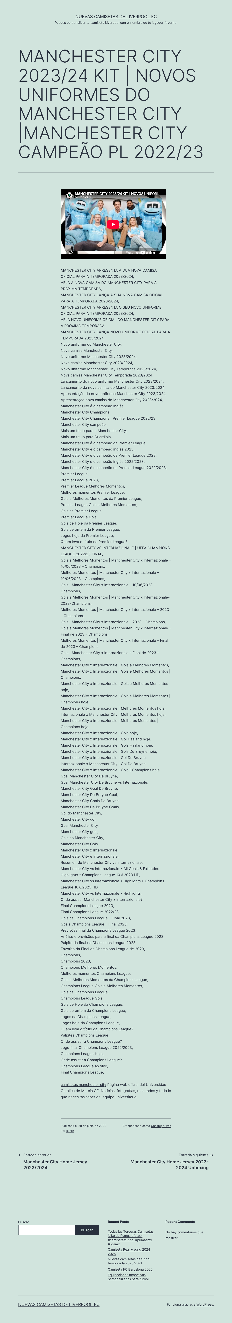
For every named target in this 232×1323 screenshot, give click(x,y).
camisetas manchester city (83, 1084)
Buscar (23, 1222)
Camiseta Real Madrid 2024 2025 (129, 1252)
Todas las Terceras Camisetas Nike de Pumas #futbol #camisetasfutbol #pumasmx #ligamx (131, 1238)
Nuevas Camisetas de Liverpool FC (116, 16)
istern (70, 1130)
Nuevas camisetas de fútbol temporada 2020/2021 (129, 1261)
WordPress (204, 1304)
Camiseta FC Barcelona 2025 (130, 1269)
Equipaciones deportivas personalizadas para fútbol (128, 1277)
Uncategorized (161, 1126)
